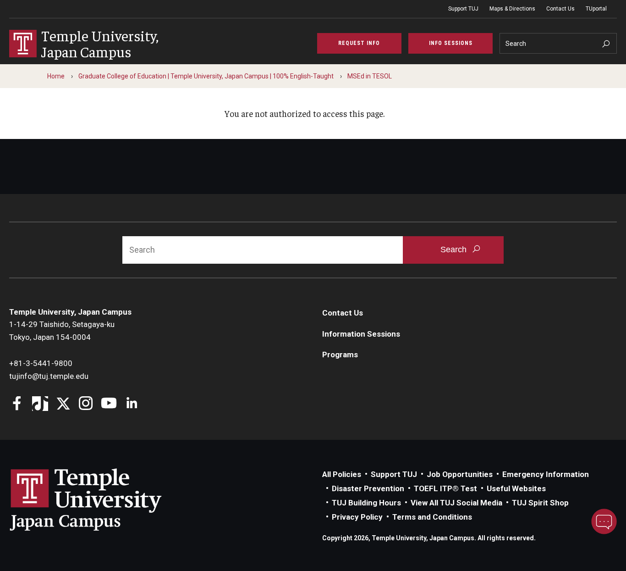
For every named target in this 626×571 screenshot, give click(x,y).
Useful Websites (516, 488)
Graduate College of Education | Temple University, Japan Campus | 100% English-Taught (206, 76)
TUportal (596, 9)
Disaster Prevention (368, 488)
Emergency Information (545, 474)
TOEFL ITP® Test (445, 488)
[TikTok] (40, 404)
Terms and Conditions (432, 516)
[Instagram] (86, 404)
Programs (340, 354)
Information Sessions (361, 333)
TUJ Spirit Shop (540, 502)
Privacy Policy (357, 516)
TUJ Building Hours (366, 502)
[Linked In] (132, 404)
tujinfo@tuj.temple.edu (48, 376)
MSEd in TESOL (369, 76)
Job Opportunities (460, 474)
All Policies (341, 474)
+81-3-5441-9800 (40, 363)
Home (56, 76)
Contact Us (560, 9)
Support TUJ (463, 9)
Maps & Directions (512, 9)
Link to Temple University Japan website (100, 499)
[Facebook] (17, 404)
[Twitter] (63, 404)
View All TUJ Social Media (456, 502)
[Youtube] (109, 404)
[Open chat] (604, 521)
